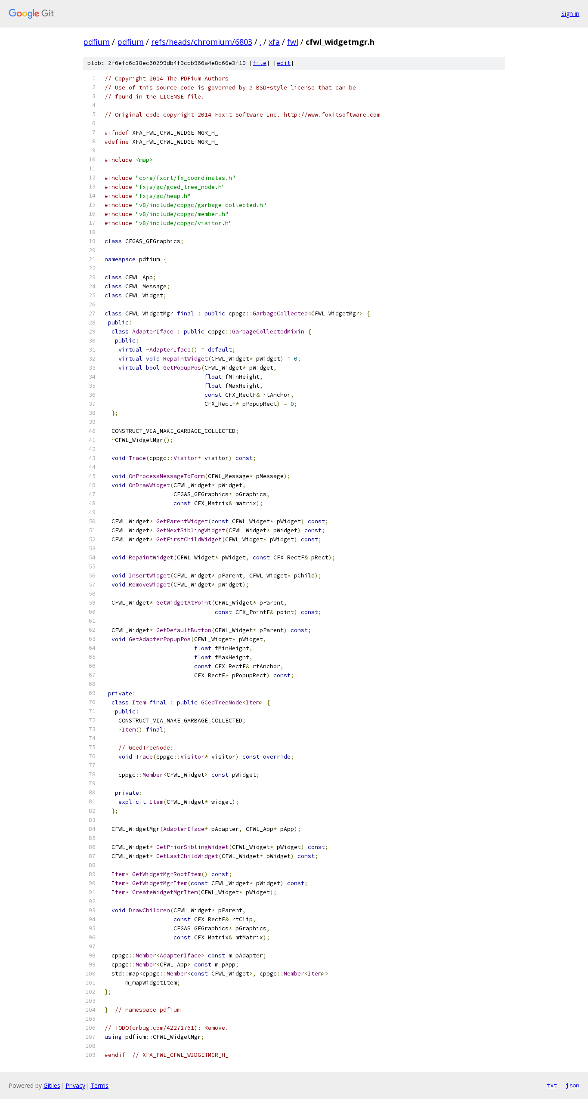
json (572, 1085)
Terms (99, 1085)
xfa (274, 42)
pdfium (96, 42)
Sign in (570, 13)
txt (552, 1085)
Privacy (75, 1085)
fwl (292, 42)
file (259, 63)
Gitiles (51, 1085)
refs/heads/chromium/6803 (201, 42)
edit (284, 63)
